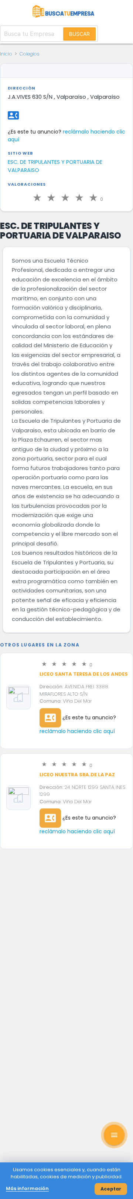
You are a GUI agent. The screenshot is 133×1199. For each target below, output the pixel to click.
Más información (27, 1188)
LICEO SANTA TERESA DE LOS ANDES (84, 674)
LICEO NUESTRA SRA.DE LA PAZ (77, 774)
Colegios (30, 53)
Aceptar (110, 1189)
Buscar (79, 34)
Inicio (6, 53)
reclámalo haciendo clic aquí (77, 731)
